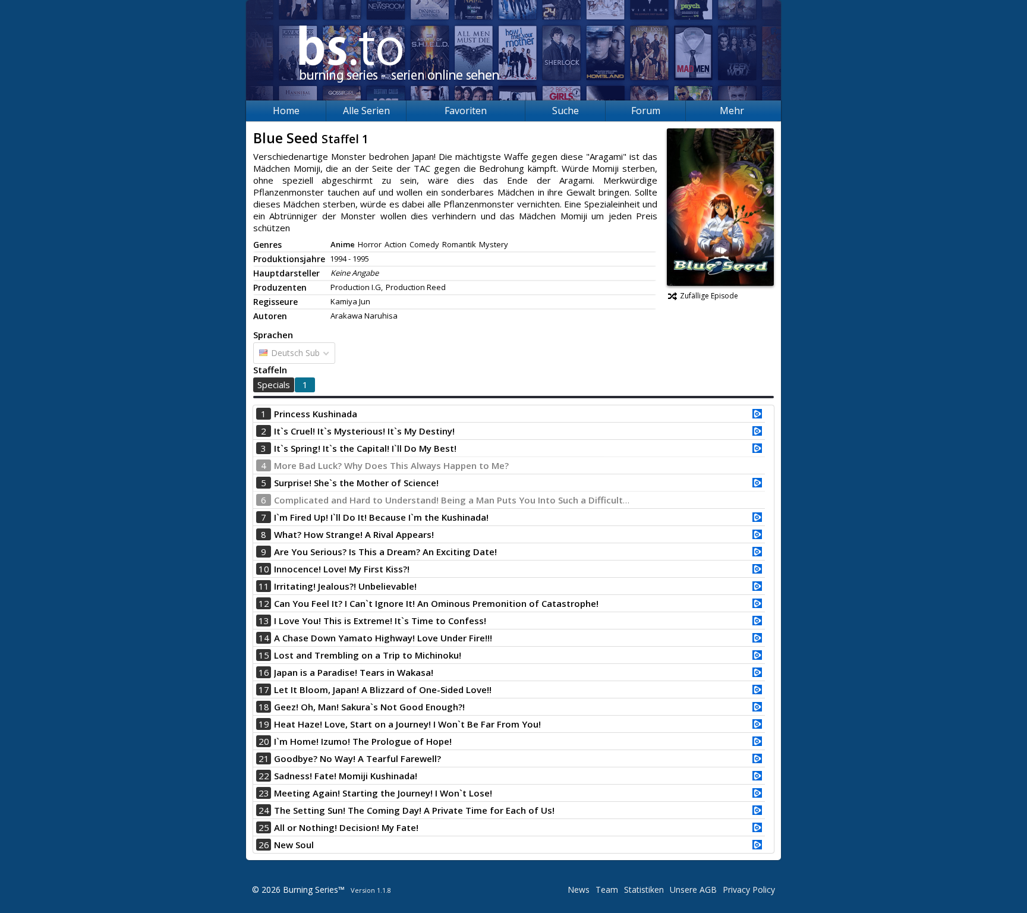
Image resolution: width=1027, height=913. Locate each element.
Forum (645, 110)
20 (264, 741)
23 (264, 793)
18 (264, 707)
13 (264, 620)
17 (264, 689)
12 (264, 603)
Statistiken (644, 889)
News (579, 889)
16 (264, 672)
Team (607, 889)
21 (264, 758)
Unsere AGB (693, 889)
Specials (273, 385)
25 (264, 827)
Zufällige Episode (709, 296)
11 (264, 586)
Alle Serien (366, 110)
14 (264, 638)
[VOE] (757, 415)
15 (264, 655)
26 (264, 845)
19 (264, 724)
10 (264, 569)
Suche (565, 110)
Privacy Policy (749, 889)
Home (286, 110)
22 (264, 776)
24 (264, 810)
